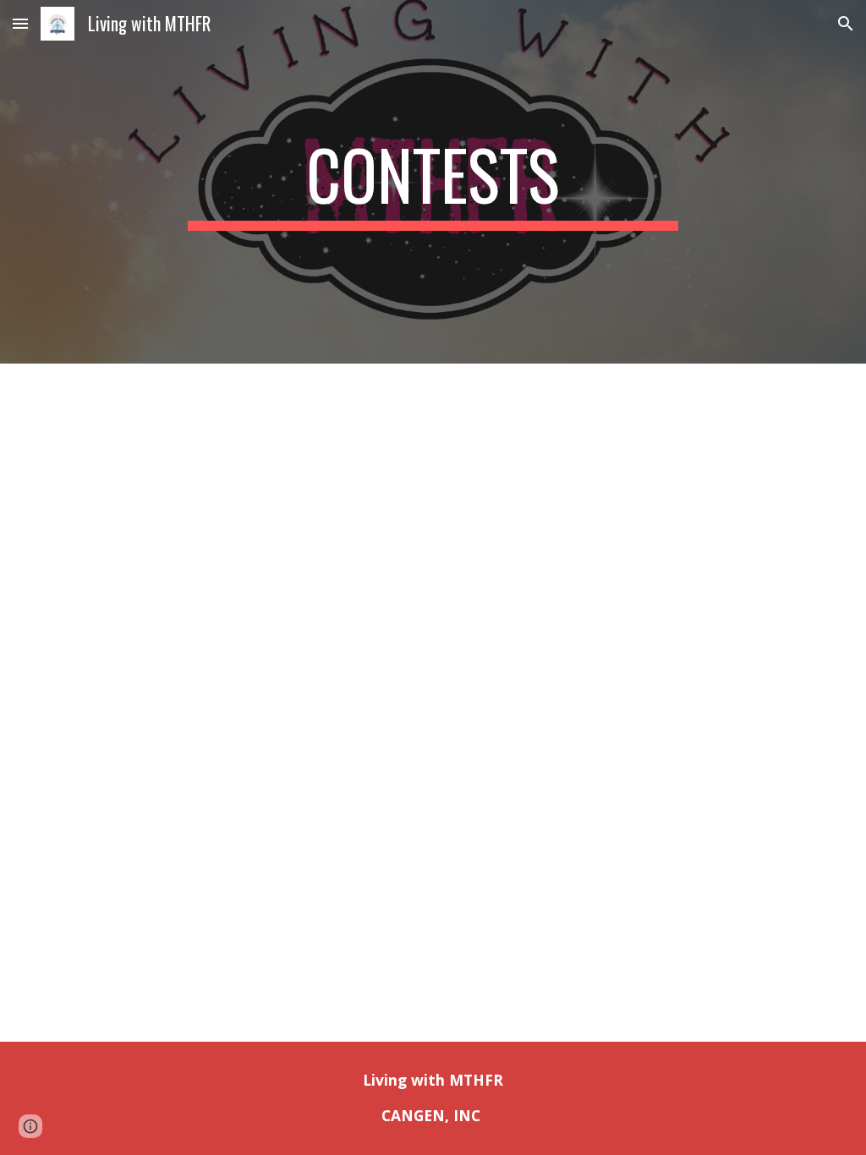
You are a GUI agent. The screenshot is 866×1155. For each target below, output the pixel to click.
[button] (20, 23)
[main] (432, 182)
